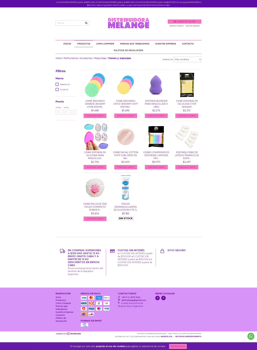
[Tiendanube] (69, 334)
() (186, 21)
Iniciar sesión (193, 26)
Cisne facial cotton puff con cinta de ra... (125, 155)
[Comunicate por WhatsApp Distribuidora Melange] (250, 336)
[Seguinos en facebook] (163, 298)
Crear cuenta (176, 26)
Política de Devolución (128, 50)
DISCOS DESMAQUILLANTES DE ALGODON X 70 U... (125, 207)
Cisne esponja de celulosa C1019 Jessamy (187, 104)
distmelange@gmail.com (134, 300)
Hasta (66, 107)
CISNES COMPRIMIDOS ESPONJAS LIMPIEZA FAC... (156, 155)
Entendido (178, 346)
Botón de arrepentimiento (188, 337)
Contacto (188, 43)
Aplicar (74, 112)
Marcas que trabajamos (134, 43)
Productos (83, 43)
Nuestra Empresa (165, 43)
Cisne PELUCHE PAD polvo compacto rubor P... (95, 207)
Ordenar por (167, 59)
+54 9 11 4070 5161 (131, 297)
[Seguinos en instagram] (157, 298)
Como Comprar (105, 43)
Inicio (67, 43)
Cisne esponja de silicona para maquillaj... (95, 155)
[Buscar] (86, 23)
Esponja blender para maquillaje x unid (156, 104)
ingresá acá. (167, 337)
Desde (58, 107)
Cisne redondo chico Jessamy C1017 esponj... (125, 104)
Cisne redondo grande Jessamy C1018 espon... (95, 104)
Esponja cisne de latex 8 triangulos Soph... (187, 155)
